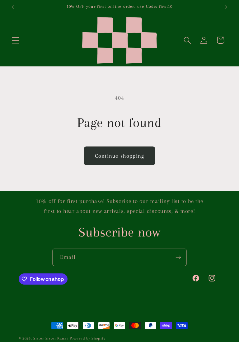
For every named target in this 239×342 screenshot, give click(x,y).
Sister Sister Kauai (50, 338)
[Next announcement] (226, 7)
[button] (15, 40)
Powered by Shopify (87, 338)
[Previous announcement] (13, 7)
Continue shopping (119, 156)
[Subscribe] (178, 257)
